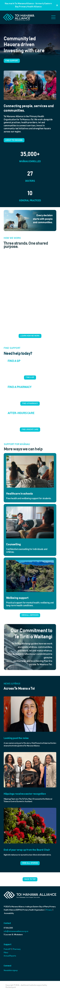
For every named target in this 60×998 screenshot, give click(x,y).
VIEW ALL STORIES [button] (30, 863)
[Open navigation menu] (53, 17)
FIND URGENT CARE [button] (30, 429)
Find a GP (7, 949)
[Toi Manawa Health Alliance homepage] (26, 17)
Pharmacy (17, 949)
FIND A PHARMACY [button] (30, 403)
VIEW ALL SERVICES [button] (30, 615)
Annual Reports (10, 956)
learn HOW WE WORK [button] (30, 336)
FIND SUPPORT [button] (11, 61)
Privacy (49, 910)
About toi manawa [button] (14, 140)
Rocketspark (11, 987)
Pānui (6, 952)
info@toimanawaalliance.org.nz (16, 931)
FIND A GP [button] (30, 377)
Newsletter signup (11, 970)
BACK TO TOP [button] (30, 879)
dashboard (25, 985)
